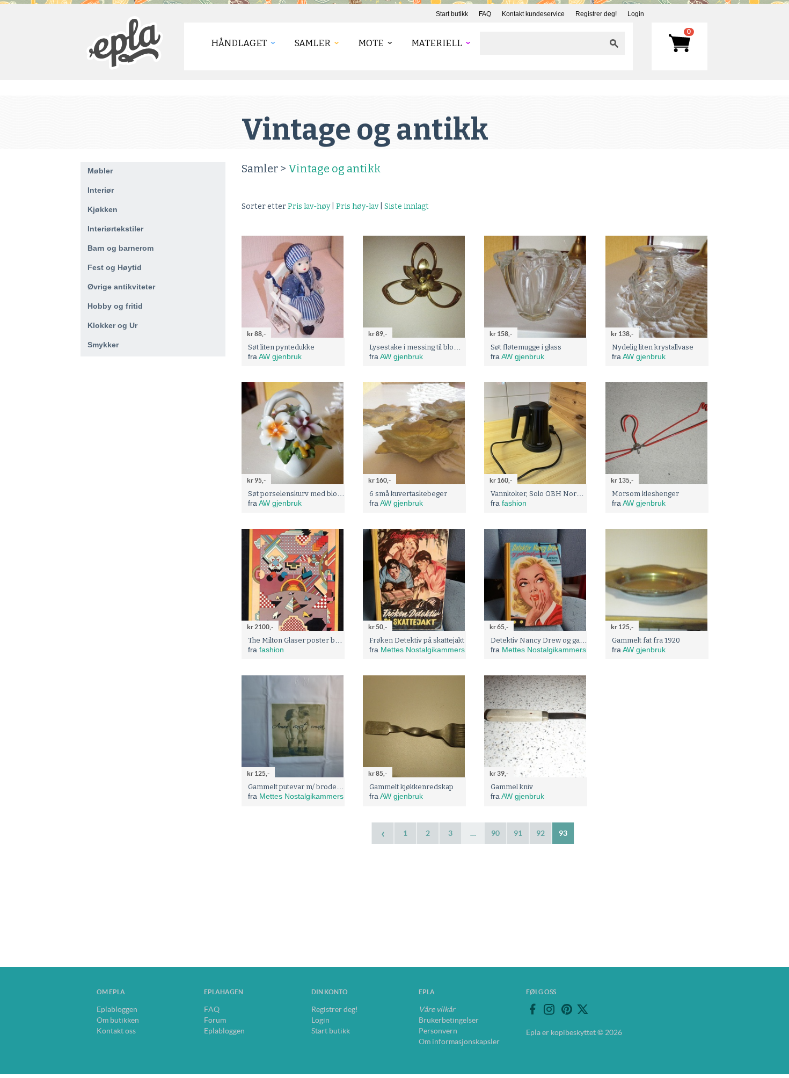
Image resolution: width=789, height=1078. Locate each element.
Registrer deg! (596, 14)
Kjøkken (102, 209)
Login (635, 14)
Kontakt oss (116, 1030)
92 (540, 833)
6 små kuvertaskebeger (408, 494)
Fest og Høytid (114, 267)
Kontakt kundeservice (533, 14)
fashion (514, 503)
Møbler (100, 170)
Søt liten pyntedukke (281, 347)
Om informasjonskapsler (459, 1041)
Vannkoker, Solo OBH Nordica (540, 494)
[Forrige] (382, 833)
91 (518, 833)
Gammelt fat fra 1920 (646, 640)
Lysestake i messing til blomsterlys (426, 347)
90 (495, 833)
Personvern (438, 1030)
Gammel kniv (512, 787)
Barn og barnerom (120, 248)
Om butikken (118, 1020)
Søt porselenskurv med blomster (302, 494)
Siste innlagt (406, 206)
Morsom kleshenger (645, 494)
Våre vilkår (437, 1009)
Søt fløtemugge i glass (526, 347)
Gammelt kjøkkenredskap (411, 787)
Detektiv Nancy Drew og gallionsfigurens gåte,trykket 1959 (586, 640)
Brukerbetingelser (449, 1020)
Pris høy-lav (357, 206)
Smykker (103, 344)
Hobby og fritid (115, 306)
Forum (215, 1020)
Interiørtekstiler (115, 228)
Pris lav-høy (309, 206)
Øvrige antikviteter (121, 286)
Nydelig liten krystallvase (652, 347)
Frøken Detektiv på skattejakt (416, 640)
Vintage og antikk (334, 168)
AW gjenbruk (280, 356)
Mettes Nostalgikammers (423, 649)
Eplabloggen (117, 1009)
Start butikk (452, 14)
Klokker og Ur (112, 325)
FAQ (485, 14)
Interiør (100, 190)
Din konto (329, 991)
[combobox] (541, 43)
